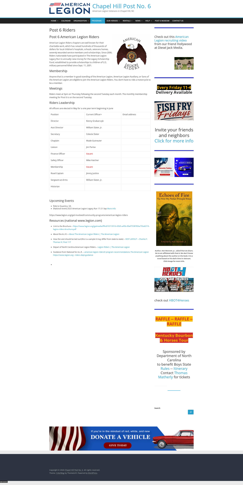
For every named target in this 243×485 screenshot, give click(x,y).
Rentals (126, 20)
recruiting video (176, 40)
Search (157, 408)
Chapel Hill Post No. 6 (121, 6)
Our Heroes (112, 20)
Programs (97, 20)
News (137, 20)
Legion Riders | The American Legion (114, 247)
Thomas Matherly (173, 374)
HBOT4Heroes (179, 300)
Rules (165, 368)
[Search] (191, 412)
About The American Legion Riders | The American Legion (94, 234)
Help (147, 20)
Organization (80, 20)
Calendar (65, 20)
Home (53, 20)
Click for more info (174, 141)
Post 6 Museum (162, 20)
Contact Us (177, 20)
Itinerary (180, 368)
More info (111, 208)
